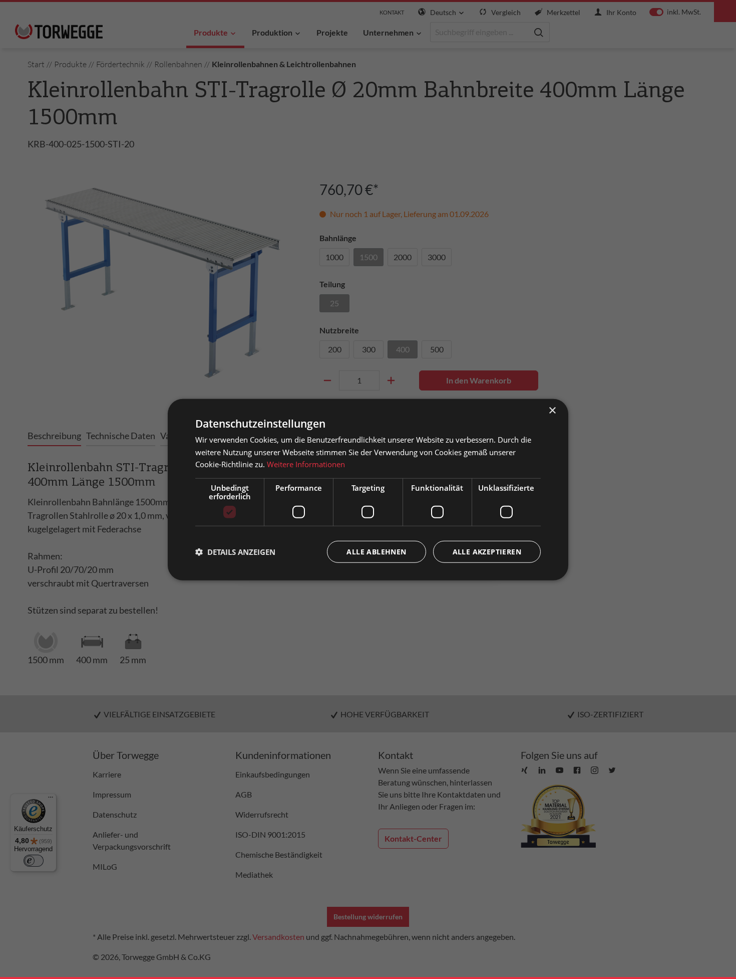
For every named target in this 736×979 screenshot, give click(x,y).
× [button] (552, 410)
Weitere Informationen (306, 464)
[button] (235, 551)
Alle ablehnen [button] (376, 551)
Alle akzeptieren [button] (487, 551)
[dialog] (368, 489)
